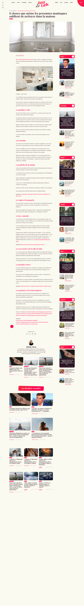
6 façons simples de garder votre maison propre (27, 324)
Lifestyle (66, 2)
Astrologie (24, 2)
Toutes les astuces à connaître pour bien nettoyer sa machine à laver (36, 286)
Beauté (30, 2)
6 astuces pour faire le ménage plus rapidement (27, 320)
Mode (71, 2)
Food (61, 2)
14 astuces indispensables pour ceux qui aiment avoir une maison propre (32, 322)
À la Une (13, 2)
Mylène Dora (21, 55)
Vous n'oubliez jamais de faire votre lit (24, 59)
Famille (56, 2)
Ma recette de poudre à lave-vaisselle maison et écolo (32, 244)
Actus (18, 2)
